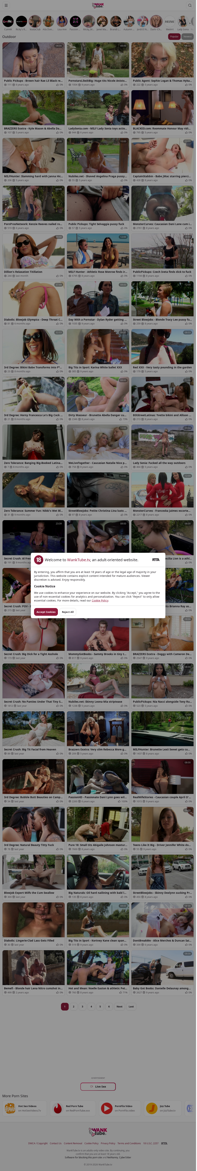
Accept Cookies (46, 612)
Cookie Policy (100, 600)
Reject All (68, 612)
